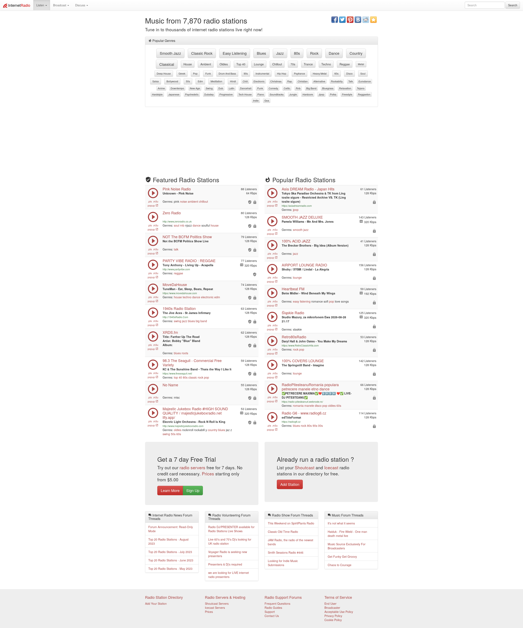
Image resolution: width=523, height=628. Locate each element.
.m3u (155, 201)
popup (151, 205)
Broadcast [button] (60, 5)
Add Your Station (156, 603)
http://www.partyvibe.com (176, 269)
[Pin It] (350, 19)
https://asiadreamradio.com (297, 205)
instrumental (262, 73)
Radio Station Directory (164, 597)
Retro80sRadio (294, 336)
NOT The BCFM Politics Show (187, 236)
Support (270, 612)
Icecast (331, 467)
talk (350, 81)
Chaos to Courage (339, 565)
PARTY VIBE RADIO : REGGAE (189, 260)
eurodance (365, 81)
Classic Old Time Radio (283, 532)
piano (260, 94)
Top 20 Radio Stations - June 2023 (170, 560)
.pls (150, 201)
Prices (208, 473)
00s (320, 426)
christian (303, 81)
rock (314, 53)
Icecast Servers (215, 608)
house (187, 64)
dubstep (209, 94)
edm (200, 81)
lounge (259, 64)
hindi (233, 81)
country (356, 53)
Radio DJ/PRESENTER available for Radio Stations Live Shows (231, 529)
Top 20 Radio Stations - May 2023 (170, 569)
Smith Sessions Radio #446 (285, 552)
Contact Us (272, 616)
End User (330, 603)
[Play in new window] (153, 269)
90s (246, 73)
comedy (273, 88)
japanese (173, 94)
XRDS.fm (170, 332)
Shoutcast (304, 467)
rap (289, 81)
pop (195, 73)
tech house (245, 94)
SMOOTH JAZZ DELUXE (302, 217)
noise (183, 201)
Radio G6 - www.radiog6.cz (304, 413)
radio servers (192, 467)
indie (256, 100)
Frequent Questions (277, 603)
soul (362, 73)
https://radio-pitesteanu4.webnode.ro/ (302, 401)
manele (309, 405)
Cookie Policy (333, 620)
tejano (360, 88)
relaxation (345, 88)
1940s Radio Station (179, 308)
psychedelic (192, 94)
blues (261, 53)
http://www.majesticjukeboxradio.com (183, 426)
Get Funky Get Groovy (342, 556)
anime (161, 88)
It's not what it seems (341, 523)
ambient (205, 64)
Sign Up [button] (192, 490)
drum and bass (227, 73)
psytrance (299, 73)
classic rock (201, 53)
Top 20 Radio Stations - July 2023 (170, 552)
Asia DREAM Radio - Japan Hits (308, 188)
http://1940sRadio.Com (175, 317)
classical (166, 64)
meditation (216, 81)
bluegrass (327, 88)
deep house (164, 73)
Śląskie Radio (293, 312)
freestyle (347, 94)
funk (208, 73)
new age (195, 88)
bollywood (172, 81)
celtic (287, 88)
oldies (224, 64)
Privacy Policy (333, 616)
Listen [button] (40, 5)
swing (209, 88)
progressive (226, 94)
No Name (170, 384)
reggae (345, 64)
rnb (298, 88)
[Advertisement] (261, 139)
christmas (276, 81)
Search (512, 5)
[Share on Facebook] (334, 19)
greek (182, 73)
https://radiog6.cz (291, 421)
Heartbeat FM (293, 288)
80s (297, 53)
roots (185, 353)
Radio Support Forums (283, 597)
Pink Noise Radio (177, 188)
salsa (155, 81)
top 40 (240, 64)
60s (336, 73)
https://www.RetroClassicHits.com (300, 345)
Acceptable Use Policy (338, 612)
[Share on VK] (358, 19)
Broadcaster (332, 608)
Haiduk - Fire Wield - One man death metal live (347, 534)
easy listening (235, 53)
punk (260, 88)
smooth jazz (170, 53)
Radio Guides (273, 608)
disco (349, 73)
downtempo (177, 88)
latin (231, 88)
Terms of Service (338, 597)
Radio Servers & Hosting (225, 597)
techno (326, 64)
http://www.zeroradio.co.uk (177, 221)
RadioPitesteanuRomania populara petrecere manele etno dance (310, 386)
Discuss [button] (80, 5)
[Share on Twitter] (342, 19)
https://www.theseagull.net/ (177, 373)
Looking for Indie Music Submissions (283, 563)
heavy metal (320, 73)
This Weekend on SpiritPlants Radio (291, 523)
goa (266, 100)
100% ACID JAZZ (296, 241)
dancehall (245, 88)
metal (361, 64)
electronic (259, 81)
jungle (293, 94)
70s (293, 64)
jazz (280, 53)
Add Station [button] (289, 484)
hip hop (281, 73)
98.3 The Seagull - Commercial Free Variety (192, 362)
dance (334, 53)
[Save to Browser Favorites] (373, 19)
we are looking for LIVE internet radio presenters (228, 575)
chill (245, 81)
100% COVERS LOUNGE (303, 360)
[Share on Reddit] (365, 19)
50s (188, 81)
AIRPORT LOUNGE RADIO (304, 264)
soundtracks (277, 94)
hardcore (308, 94)
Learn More (170, 490)
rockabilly (337, 81)
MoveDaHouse (175, 284)
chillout (277, 64)
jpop (321, 94)
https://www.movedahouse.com (180, 293)
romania (298, 405)
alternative (319, 81)
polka (333, 94)
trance (308, 64)
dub (220, 88)
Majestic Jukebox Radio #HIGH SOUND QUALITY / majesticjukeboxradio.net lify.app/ (195, 413)
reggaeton (364, 94)
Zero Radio (172, 212)
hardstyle (157, 94)
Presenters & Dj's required (225, 564)
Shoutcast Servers (217, 603)
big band (311, 88)
